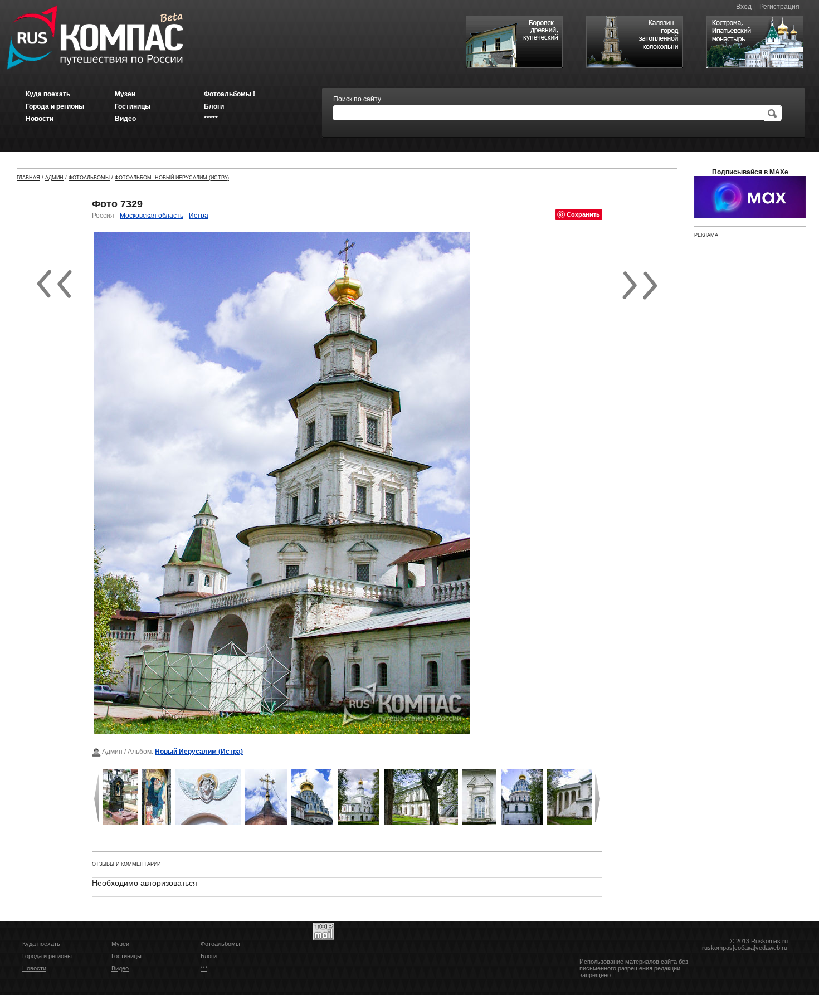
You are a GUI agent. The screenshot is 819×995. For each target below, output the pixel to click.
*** (204, 968)
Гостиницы (126, 956)
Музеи (120, 943)
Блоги (209, 956)
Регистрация (779, 7)
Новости (34, 968)
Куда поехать (41, 943)
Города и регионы (47, 956)
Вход (744, 7)
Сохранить (583, 214)
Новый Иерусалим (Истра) (199, 751)
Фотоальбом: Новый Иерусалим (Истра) (172, 178)
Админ (54, 178)
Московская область (151, 216)
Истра (198, 216)
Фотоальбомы (89, 178)
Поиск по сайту (357, 99)
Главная (28, 178)
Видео (120, 968)
